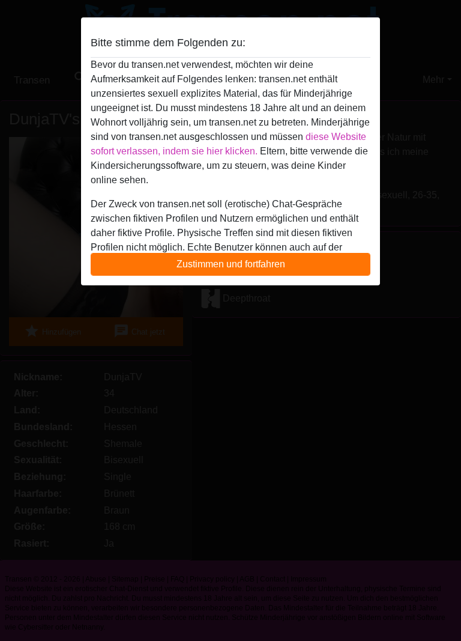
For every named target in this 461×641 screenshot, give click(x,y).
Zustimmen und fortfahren (230, 264)
